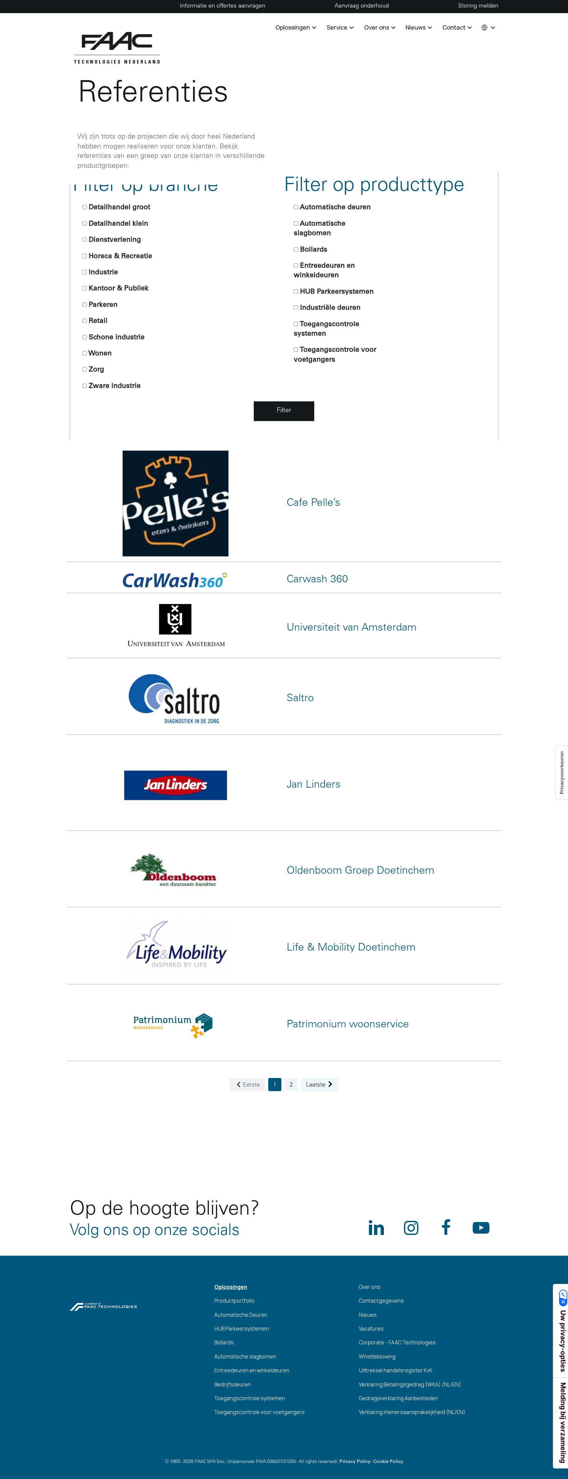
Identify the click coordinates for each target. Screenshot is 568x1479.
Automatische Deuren (240, 1314)
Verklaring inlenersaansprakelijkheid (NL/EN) (412, 1412)
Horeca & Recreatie (119, 256)
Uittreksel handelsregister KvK (395, 1370)
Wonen (99, 353)
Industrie (102, 272)
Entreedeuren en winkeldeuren (324, 271)
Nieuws (368, 1314)
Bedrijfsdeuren (232, 1384)
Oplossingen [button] (293, 27)
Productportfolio (234, 1300)
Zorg (95, 370)
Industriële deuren (329, 308)
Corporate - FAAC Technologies (397, 1342)
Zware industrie (114, 386)
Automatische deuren (334, 207)
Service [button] (338, 27)
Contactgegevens (381, 1300)
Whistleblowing (377, 1356)
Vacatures (371, 1328)
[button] (487, 27)
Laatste (315, 1085)
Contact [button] (454, 27)
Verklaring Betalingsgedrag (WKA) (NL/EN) (410, 1384)
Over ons (369, 1286)
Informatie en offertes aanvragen (222, 6)
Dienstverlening (114, 240)
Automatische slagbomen (319, 229)
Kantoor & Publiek (118, 288)
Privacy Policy (355, 1462)
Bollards (312, 250)
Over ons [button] (377, 27)
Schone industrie (116, 337)
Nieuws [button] (416, 27)
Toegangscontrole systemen (326, 329)
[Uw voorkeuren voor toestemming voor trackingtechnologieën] (562, 772)
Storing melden (478, 6)
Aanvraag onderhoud (362, 6)
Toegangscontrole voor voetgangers (335, 355)
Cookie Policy (388, 1462)
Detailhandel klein (117, 224)
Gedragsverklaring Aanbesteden (398, 1398)
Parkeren (102, 305)
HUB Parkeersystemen (336, 292)
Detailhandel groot (118, 207)
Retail (97, 321)
